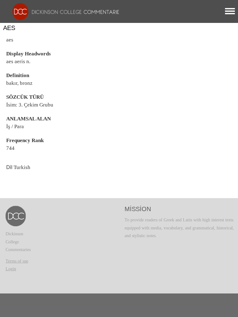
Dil (9, 167)
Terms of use (17, 261)
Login (11, 269)
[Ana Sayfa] (64, 11)
